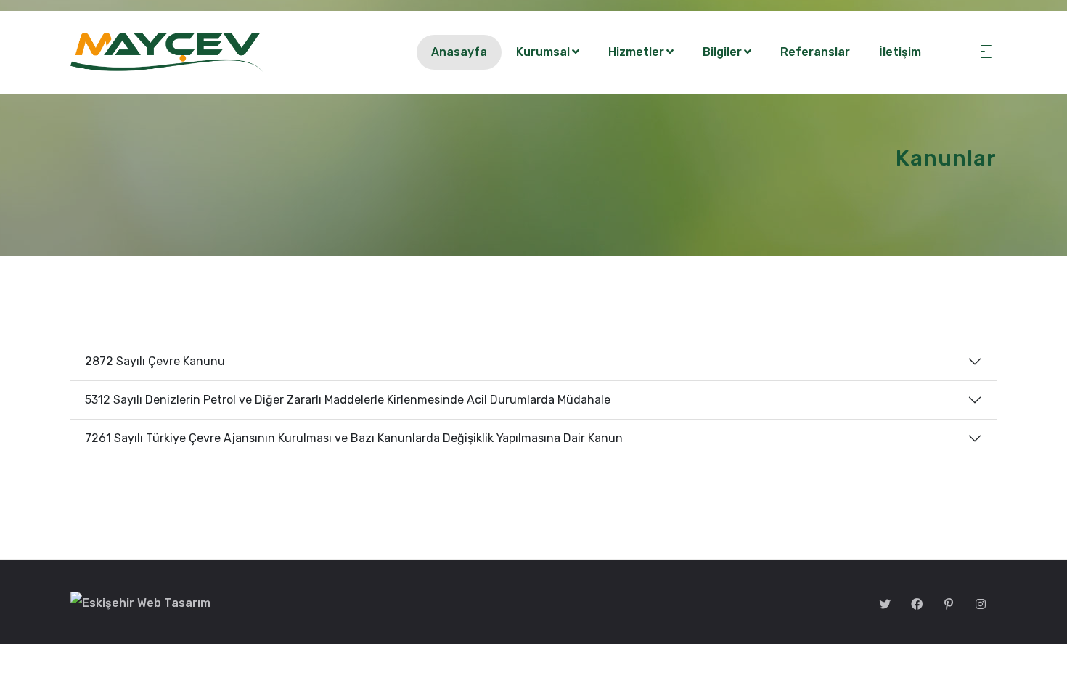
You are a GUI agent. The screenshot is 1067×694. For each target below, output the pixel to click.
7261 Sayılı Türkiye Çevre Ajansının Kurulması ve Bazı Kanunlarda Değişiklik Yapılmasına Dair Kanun (354, 438)
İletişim (900, 52)
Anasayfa (459, 52)
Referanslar (815, 52)
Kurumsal (543, 52)
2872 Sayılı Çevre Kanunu (155, 361)
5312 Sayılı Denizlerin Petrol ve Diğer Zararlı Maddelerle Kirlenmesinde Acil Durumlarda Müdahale (347, 400)
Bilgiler (722, 52)
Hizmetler (636, 52)
